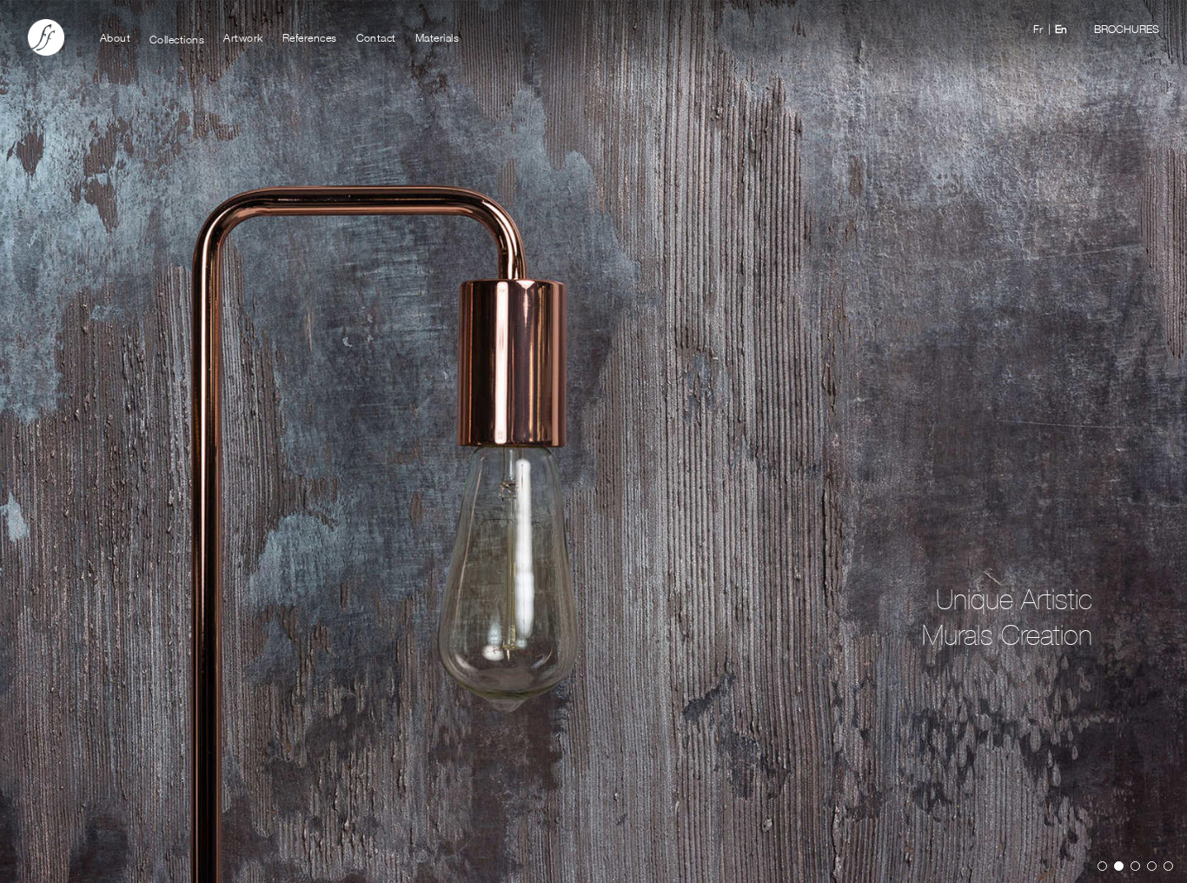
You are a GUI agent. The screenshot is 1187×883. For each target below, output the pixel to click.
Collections (177, 37)
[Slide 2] (1119, 866)
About (115, 36)
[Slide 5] (1168, 866)
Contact (376, 36)
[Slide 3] (1135, 866)
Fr (1038, 27)
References (309, 36)
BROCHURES (1126, 27)
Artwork (243, 36)
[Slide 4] (1152, 866)
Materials (437, 36)
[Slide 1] (1102, 866)
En (1061, 27)
